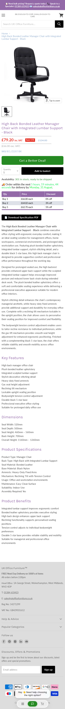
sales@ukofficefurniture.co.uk (46, 6)
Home (5, 33)
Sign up (48, 669)
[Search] (59, 24)
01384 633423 (22, 6)
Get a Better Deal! (32, 160)
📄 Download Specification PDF (21, 217)
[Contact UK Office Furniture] (32, 5)
